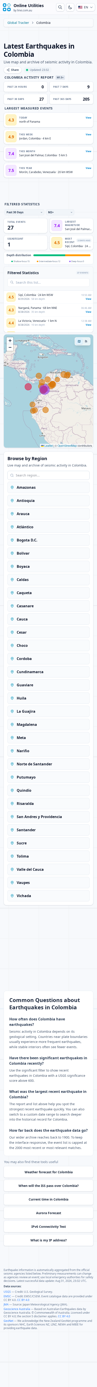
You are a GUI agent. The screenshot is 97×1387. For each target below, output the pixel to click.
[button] (10, 340)
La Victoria (24, 321)
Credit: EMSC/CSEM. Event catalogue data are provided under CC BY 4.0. (48, 1298)
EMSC (7, 1296)
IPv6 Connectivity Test (48, 1226)
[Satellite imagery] (86, 341)
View (88, 117)
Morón (23, 172)
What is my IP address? (48, 1240)
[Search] (60, 7)
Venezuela (49, 172)
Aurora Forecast (48, 1213)
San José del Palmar (31, 155)
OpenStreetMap (67, 445)
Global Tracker (18, 22)
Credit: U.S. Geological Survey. (34, 1292)
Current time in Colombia (48, 1199)
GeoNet (8, 1321)
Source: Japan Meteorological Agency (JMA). (40, 1304)
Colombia (35, 138)
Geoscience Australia (17, 1309)
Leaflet (48, 445)
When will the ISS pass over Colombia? (48, 1186)
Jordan (23, 138)
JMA (6, 1304)
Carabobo (35, 172)
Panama (36, 308)
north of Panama (29, 122)
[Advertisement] (48, 34)
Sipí (67, 246)
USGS (7, 1292)
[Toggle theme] (70, 7)
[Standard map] (79, 341)
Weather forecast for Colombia (49, 1172)
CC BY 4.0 (23, 1300)
